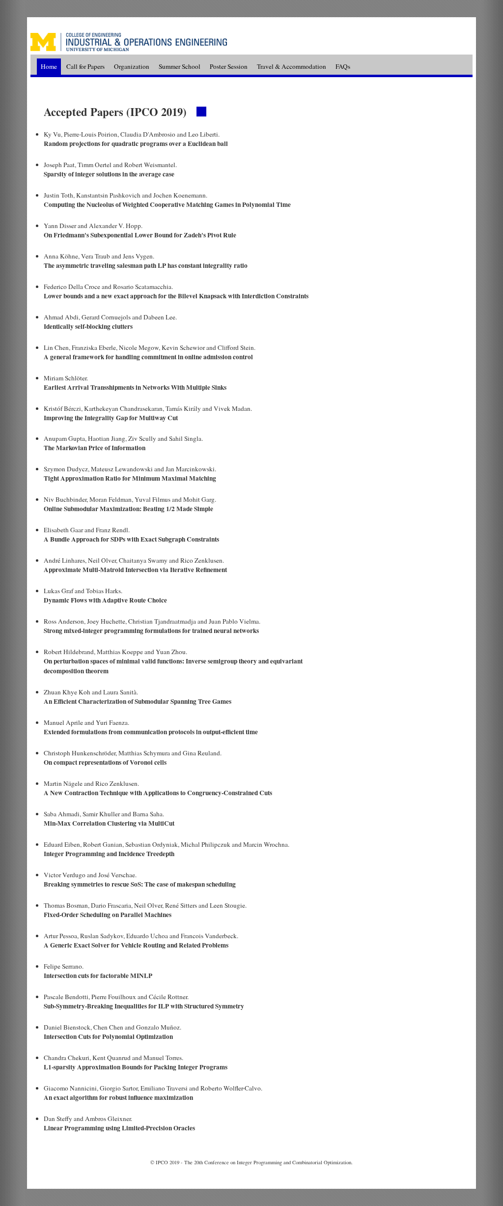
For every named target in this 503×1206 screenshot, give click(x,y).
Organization (132, 65)
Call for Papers (85, 65)
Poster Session (229, 65)
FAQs (342, 65)
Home (49, 65)
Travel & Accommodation (291, 65)
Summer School (180, 65)
